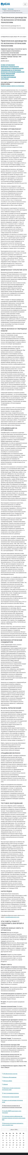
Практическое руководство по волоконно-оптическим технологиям (12, 1106)
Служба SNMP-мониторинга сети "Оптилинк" (11, 1111)
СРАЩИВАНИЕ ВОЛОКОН (7, 75)
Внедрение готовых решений (11, 1096)
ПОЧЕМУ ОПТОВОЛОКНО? (8, 65)
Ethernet (5, 1084)
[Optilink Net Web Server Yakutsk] (5, 4)
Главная (4, 9)
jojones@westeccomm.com (12, 917)
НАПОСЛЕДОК (5, 79)
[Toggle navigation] (25, 4)
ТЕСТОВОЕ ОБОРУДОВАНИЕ (8, 77)
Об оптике (10, 9)
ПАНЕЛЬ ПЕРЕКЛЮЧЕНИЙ (8, 73)
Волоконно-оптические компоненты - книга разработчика (12, 1124)
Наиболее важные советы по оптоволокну (12, 86)
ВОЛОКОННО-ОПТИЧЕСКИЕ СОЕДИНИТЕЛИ (12, 72)
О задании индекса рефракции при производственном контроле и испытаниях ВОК (13, 1118)
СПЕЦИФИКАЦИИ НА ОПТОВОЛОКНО (11, 70)
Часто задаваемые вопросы (11, 1093)
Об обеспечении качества (10, 1073)
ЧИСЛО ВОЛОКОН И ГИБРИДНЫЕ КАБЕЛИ (12, 68)
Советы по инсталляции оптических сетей (12, 1101)
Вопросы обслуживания (9, 1077)
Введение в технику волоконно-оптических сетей (11, 1088)
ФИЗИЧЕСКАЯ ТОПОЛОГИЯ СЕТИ (10, 66)
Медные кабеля (7, 1081)
